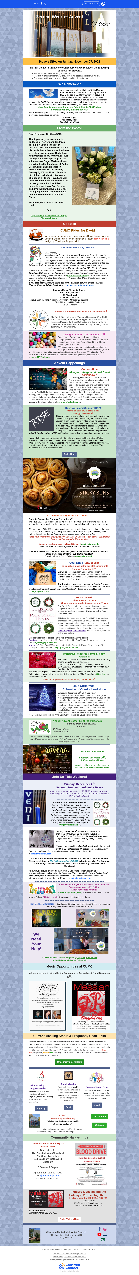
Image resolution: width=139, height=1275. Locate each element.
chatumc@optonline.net (65, 1260)
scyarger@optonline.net (68, 402)
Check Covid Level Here (69, 1062)
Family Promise (101, 584)
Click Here (101, 674)
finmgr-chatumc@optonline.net (79, 285)
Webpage (99, 1125)
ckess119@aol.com (40, 357)
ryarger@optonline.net (46, 642)
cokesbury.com (65, 630)
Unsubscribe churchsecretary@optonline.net (69, 1254)
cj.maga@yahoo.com (39, 591)
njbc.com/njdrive (49, 1175)
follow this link (101, 239)
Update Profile (58, 1257)
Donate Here (99, 1116)
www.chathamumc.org (78, 275)
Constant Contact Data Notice (75, 1257)
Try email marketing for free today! (69, 1271)
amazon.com (79, 630)
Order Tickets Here (69, 1219)
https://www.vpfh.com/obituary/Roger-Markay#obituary (49, 216)
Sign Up (41, 1109)
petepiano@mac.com (41, 854)
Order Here (69, 454)
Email (68, 1107)
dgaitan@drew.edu (90, 544)
